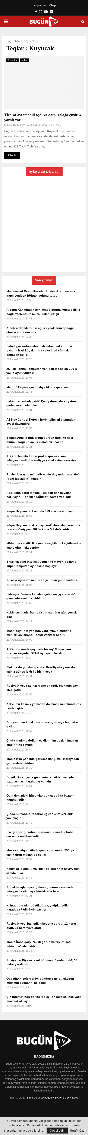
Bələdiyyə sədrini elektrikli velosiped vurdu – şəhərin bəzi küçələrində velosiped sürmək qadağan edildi (39, 350)
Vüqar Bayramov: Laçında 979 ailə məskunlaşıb (40, 511)
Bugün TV (19, 124)
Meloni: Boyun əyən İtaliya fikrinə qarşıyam (37, 387)
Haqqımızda (39, 5)
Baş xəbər (12, 60)
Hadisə (24, 60)
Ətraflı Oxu (77, 1130)
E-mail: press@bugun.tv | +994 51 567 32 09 (52, 1097)
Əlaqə (52, 5)
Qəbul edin (57, 1130)
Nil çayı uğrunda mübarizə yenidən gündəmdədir (41, 580)
